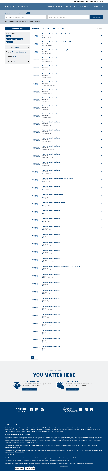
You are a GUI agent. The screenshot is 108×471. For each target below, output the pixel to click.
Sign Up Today (29, 389)
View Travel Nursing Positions (15, 21)
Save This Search (17, 29)
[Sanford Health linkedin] (36, 409)
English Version (9, 452)
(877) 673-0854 (82, 445)
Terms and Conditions (76, 463)
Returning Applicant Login (94, 1)
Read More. (76, 458)
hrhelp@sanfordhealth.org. (12, 447)
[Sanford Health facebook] (31, 409)
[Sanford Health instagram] (42, 410)
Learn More (72, 389)
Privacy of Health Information (48, 463)
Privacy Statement (63, 463)
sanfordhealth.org (88, 463)
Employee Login (79, 1)
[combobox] (26, 17)
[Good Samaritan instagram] (91, 410)
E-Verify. (77, 450)
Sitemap (36, 463)
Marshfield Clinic (33, 21)
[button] (17, 47)
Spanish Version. (19, 452)
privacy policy (64, 466)
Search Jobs (97, 17)
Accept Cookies (19, 468)
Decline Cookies (30, 468)
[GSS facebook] (80, 409)
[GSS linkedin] (86, 409)
